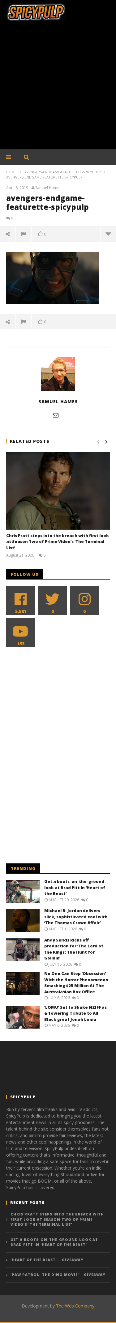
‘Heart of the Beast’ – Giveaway (47, 1259)
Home (11, 172)
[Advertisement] (58, 88)
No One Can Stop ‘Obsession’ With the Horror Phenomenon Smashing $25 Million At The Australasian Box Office (76, 982)
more (108, 233)
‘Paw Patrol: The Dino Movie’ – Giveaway (58, 1274)
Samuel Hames (48, 187)
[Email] (55, 415)
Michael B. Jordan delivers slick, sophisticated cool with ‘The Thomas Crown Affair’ (76, 916)
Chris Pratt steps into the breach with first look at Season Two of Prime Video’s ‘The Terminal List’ (57, 541)
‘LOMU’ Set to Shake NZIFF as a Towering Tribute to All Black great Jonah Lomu (75, 1013)
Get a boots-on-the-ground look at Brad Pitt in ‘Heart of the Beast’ (74, 887)
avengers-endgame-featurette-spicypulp (62, 172)
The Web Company (75, 1306)
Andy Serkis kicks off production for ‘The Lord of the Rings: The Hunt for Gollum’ (73, 949)
